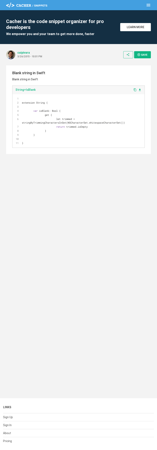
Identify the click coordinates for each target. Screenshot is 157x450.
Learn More (135, 27)
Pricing (7, 441)
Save (142, 54)
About (7, 433)
